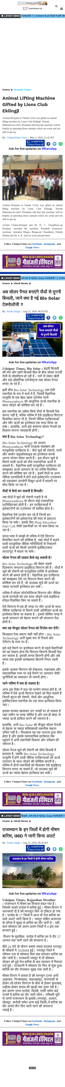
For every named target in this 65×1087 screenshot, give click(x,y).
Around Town (22, 89)
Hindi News (21, 283)
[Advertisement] (32, 53)
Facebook (37, 244)
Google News (32, 247)
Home (6, 89)
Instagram (49, 244)
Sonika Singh (13, 311)
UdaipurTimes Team (17, 137)
